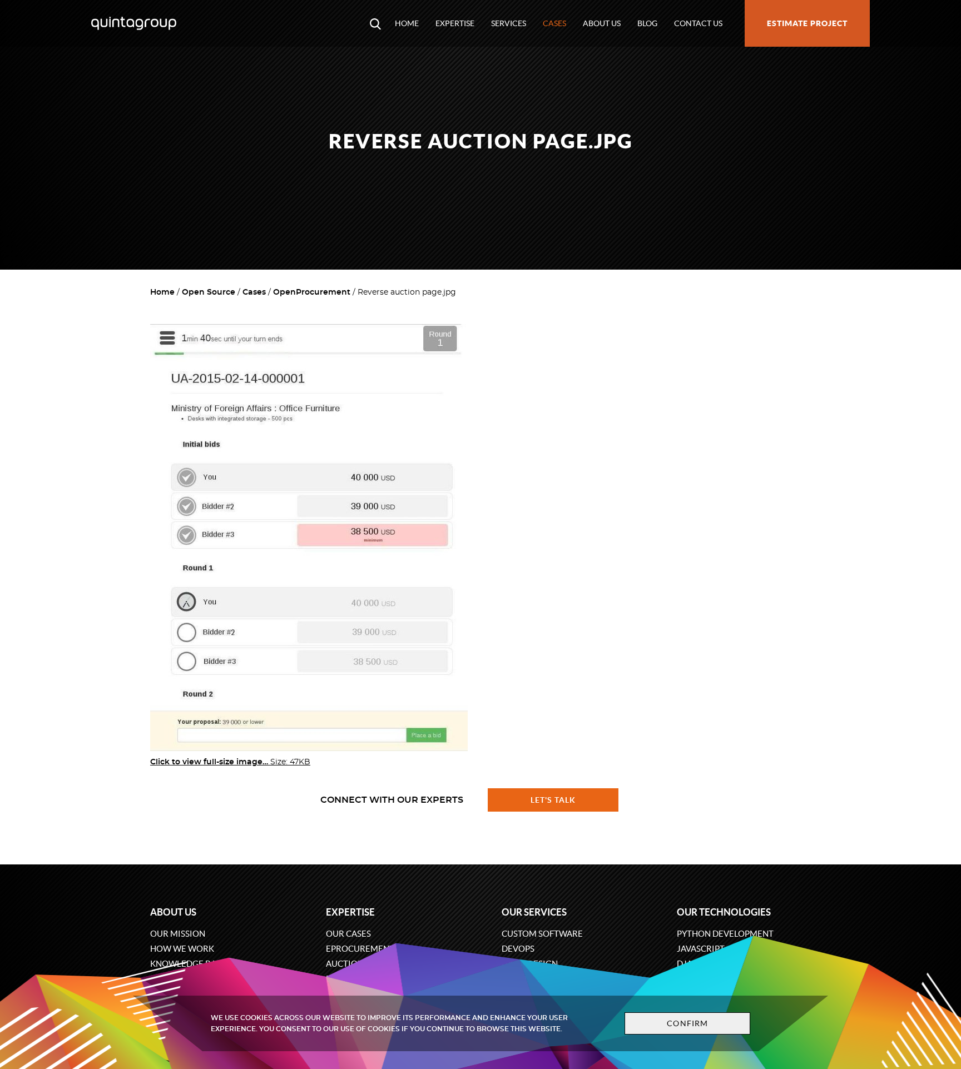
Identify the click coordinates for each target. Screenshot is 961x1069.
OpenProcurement (311, 292)
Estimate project (807, 23)
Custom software (542, 933)
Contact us (698, 23)
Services (508, 23)
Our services (534, 912)
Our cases (348, 933)
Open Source (208, 292)
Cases (554, 23)
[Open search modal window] (375, 23)
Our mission (177, 933)
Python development (725, 933)
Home (407, 23)
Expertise (454, 23)
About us (602, 23)
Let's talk (553, 799)
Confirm (687, 1023)
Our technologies (724, 912)
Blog (647, 23)
